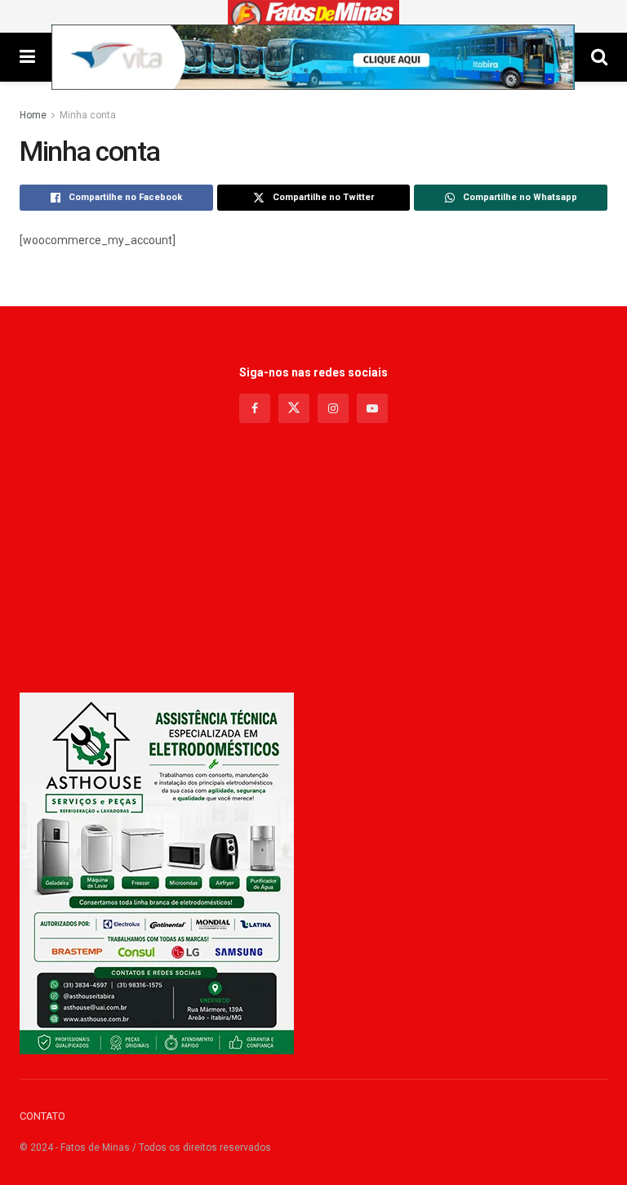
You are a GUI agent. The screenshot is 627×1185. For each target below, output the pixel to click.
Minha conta (88, 115)
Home (33, 115)
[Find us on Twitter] (293, 408)
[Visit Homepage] (314, 16)
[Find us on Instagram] (333, 408)
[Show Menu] (27, 57)
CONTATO (42, 1116)
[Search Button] (599, 57)
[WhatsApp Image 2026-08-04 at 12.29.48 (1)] (157, 872)
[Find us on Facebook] (254, 408)
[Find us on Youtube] (372, 408)
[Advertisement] (313, 562)
